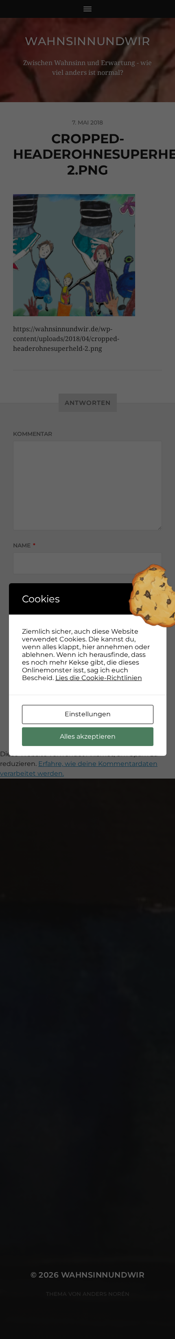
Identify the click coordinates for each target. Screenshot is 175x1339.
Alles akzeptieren (88, 736)
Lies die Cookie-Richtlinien (98, 678)
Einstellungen (88, 714)
